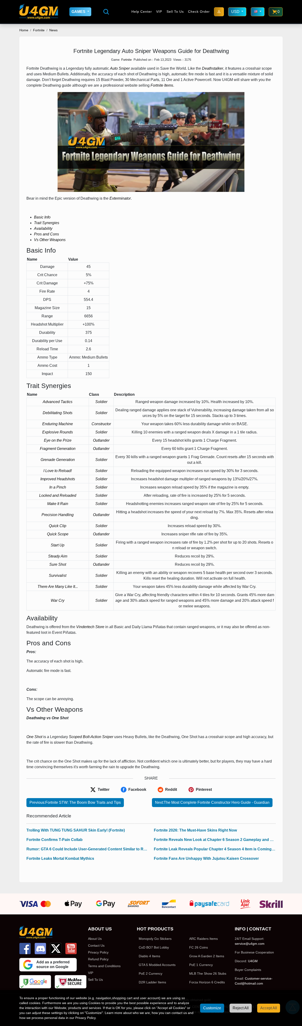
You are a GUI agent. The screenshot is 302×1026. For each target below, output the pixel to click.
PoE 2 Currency (150, 973)
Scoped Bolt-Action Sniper (91, 737)
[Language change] (257, 11)
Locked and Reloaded (57, 495)
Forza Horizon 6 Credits (207, 982)
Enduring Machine (57, 424)
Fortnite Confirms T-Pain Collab (54, 840)
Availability (43, 228)
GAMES (78, 12)
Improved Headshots (57, 479)
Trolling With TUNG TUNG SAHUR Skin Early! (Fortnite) (75, 830)
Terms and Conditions (104, 966)
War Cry (57, 600)
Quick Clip (57, 526)
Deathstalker (212, 68)
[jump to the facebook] (25, 948)
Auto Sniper (120, 68)
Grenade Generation (58, 460)
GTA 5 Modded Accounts (157, 965)
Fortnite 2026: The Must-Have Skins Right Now (195, 830)
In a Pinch (57, 487)
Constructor (101, 424)
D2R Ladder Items (152, 982)
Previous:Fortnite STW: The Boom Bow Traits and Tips (75, 802)
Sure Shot (57, 564)
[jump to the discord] (40, 948)
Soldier (101, 402)
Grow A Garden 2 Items (206, 956)
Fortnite (39, 30)
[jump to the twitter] (55, 948)
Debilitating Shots (57, 413)
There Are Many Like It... (58, 587)
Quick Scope (57, 534)
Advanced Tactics (57, 402)
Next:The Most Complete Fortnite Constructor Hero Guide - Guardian (212, 802)
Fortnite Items (162, 85)
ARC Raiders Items (203, 939)
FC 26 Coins (198, 947)
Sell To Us (175, 11)
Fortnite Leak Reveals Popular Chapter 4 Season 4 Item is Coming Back (215, 849)
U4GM (253, 961)
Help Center (141, 11)
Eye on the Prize (57, 440)
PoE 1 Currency (201, 965)
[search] (106, 11)
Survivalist (57, 576)
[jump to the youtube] (71, 948)
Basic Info (42, 217)
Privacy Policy (98, 952)
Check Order (199, 11)
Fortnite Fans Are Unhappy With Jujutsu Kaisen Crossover (206, 858)
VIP (159, 11)
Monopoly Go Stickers (155, 939)
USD (235, 12)
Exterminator (120, 198)
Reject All (241, 1008)
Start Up (57, 545)
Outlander (101, 440)
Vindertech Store (90, 627)
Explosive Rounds (57, 432)
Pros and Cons (46, 234)
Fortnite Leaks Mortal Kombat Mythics (60, 858)
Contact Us (96, 945)
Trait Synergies (46, 223)
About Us (95, 939)
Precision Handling (58, 515)
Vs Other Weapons (50, 240)
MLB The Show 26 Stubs (207, 973)
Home (23, 30)
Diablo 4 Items (149, 956)
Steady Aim (57, 556)
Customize (212, 1008)
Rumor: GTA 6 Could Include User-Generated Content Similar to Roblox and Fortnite (87, 849)
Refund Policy (98, 959)
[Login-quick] (219, 11)
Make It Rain (57, 504)
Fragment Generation (58, 449)
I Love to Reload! (57, 471)
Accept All (268, 1008)
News (53, 30)
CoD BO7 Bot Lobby (154, 947)
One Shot (34, 737)
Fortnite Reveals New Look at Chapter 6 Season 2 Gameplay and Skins (215, 840)
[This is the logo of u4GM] (38, 12)
